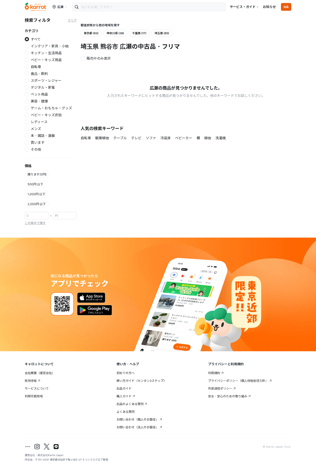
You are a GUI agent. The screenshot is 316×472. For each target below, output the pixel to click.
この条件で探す (35, 223)
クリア (72, 20)
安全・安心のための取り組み (227, 396)
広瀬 (60, 7)
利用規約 (214, 373)
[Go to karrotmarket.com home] (35, 7)
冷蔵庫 (165, 138)
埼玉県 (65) (162, 33)
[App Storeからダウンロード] (91, 297)
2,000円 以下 (37, 204)
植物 (207, 138)
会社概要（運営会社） (40, 373)
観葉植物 (102, 138)
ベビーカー (183, 138)
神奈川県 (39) (115, 33)
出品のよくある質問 (130, 404)
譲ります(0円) (37, 174)
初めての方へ (126, 373)
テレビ (136, 138)
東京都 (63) (91, 33)
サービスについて (37, 388)
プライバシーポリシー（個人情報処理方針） (238, 380)
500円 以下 (35, 184)
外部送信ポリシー (220, 388)
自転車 (86, 138)
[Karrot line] (56, 447)
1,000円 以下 (36, 194)
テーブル (120, 138)
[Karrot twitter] (47, 447)
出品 (286, 6)
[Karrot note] (28, 447)
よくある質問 (126, 411)
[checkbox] (97, 58)
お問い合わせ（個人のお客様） (138, 419)
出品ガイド (124, 388)
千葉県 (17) (139, 33)
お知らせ (269, 7)
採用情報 (31, 380)
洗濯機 (220, 138)
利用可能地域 (34, 396)
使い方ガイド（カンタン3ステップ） (142, 380)
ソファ (151, 138)
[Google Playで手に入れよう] (94, 310)
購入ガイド (124, 396)
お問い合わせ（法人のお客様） (138, 427)
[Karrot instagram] (37, 447)
